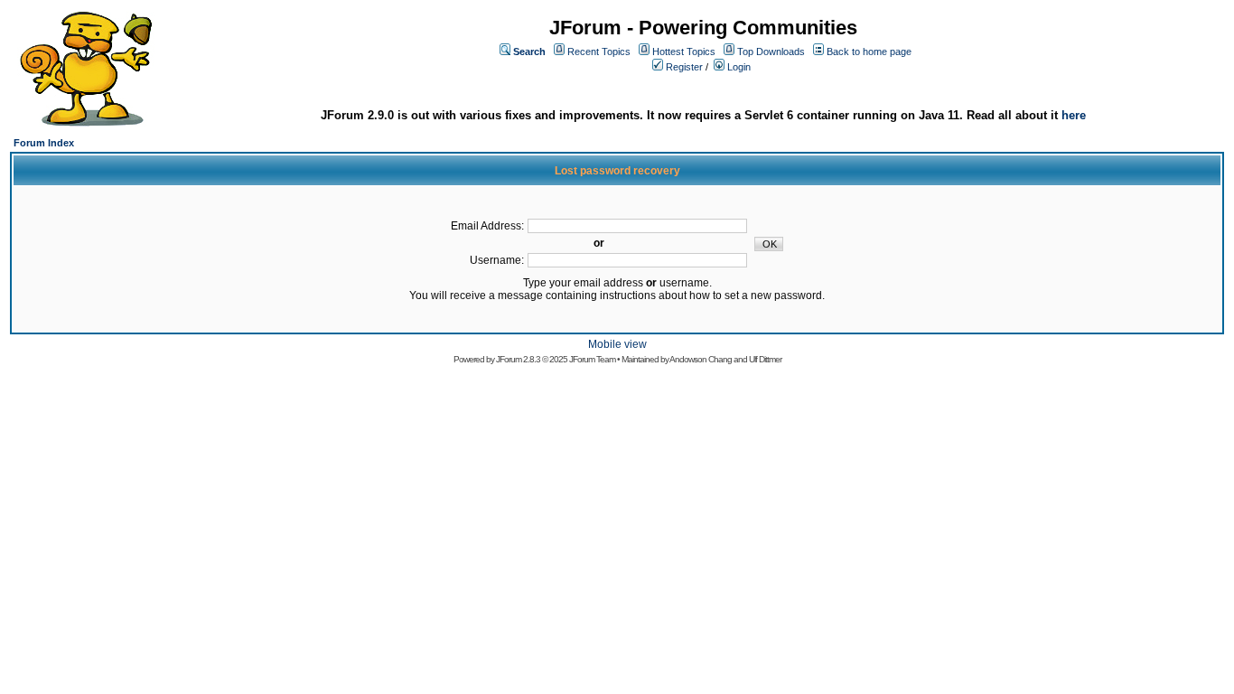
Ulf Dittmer (765, 359)
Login (739, 66)
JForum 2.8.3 (518, 359)
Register (684, 66)
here (1073, 115)
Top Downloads (771, 51)
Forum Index (44, 142)
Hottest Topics (683, 51)
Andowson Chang (700, 359)
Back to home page (869, 51)
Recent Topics (599, 51)
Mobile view (617, 344)
